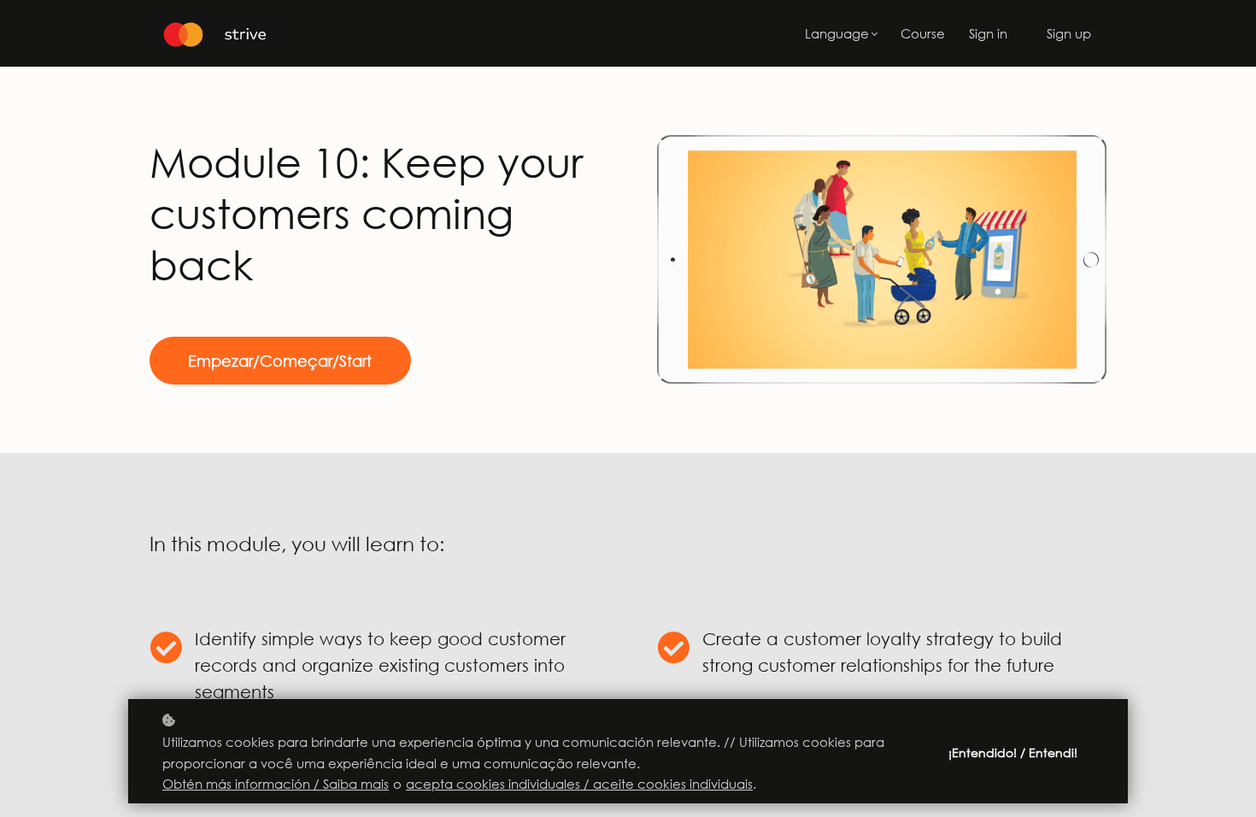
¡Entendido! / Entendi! (1012, 752)
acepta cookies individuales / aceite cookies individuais (579, 783)
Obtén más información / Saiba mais (275, 783)
